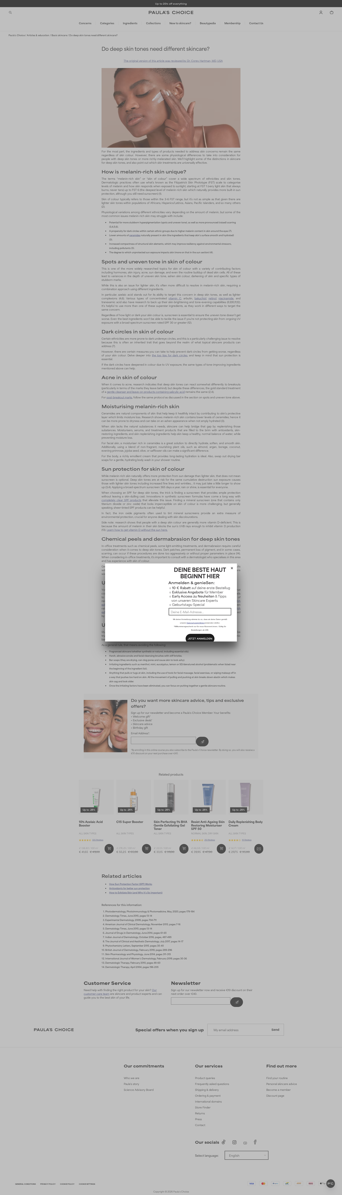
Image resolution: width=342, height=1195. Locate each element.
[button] (232, 567)
